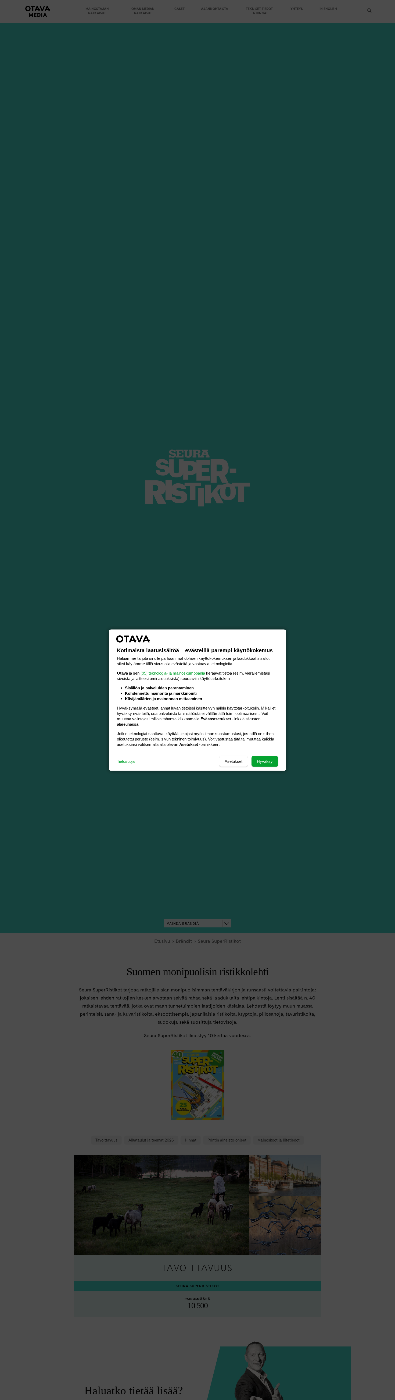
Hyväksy (265, 761)
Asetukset (233, 761)
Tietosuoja (126, 761)
